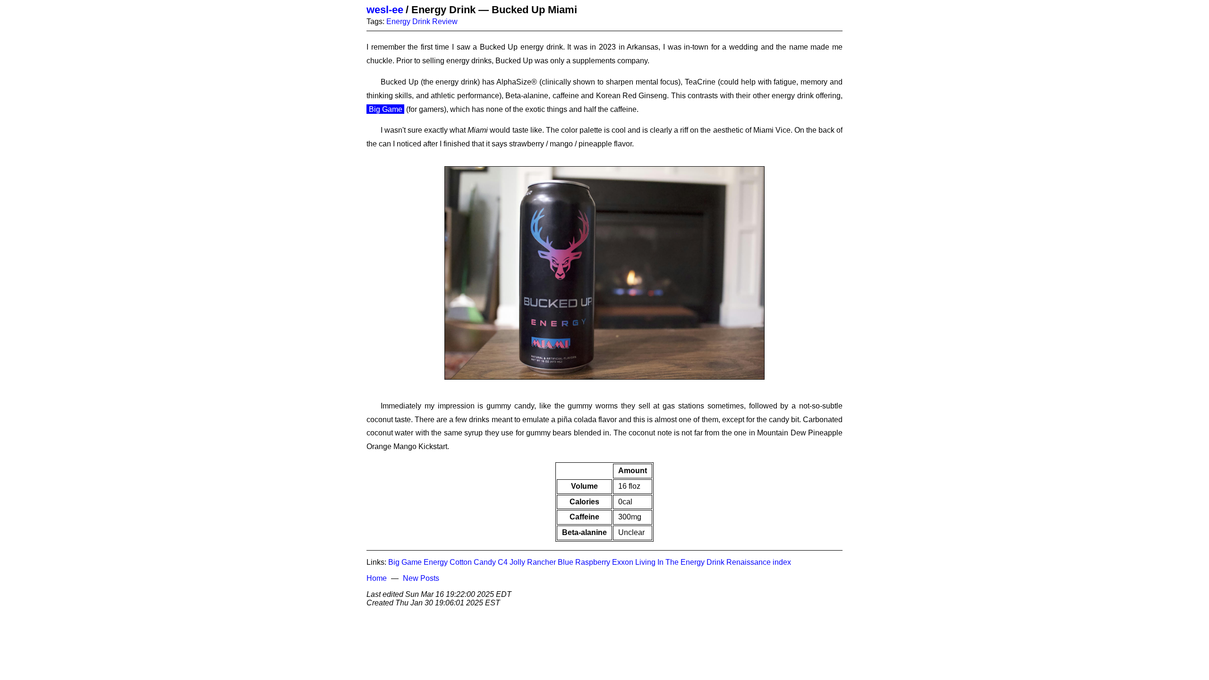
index (782, 562)
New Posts (421, 578)
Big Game (385, 109)
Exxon (622, 562)
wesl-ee (384, 10)
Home (376, 578)
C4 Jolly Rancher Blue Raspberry (554, 562)
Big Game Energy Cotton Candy (442, 562)
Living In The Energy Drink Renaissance (703, 562)
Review (445, 21)
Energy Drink (408, 21)
